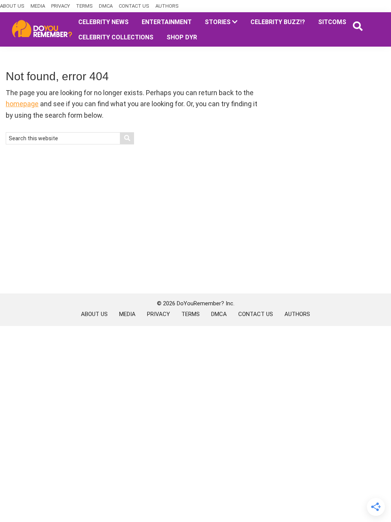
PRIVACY (60, 6)
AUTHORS (167, 6)
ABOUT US (12, 6)
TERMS (84, 6)
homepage (22, 104)
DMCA (106, 6)
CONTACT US (134, 6)
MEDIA (38, 6)
